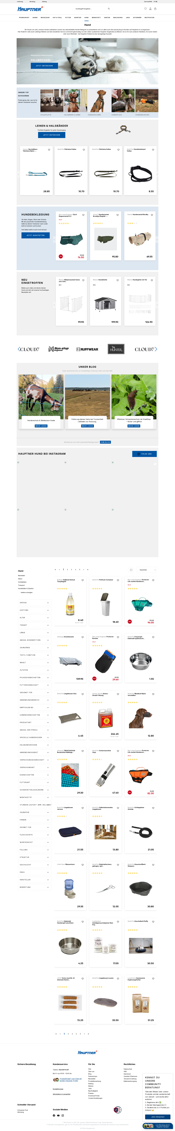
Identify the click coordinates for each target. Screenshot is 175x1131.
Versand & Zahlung (130, 1079)
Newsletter (92, 1079)
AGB (125, 1071)
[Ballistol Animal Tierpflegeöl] (70, 604)
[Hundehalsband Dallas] (140, 174)
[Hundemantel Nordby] (138, 217)
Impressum (127, 1074)
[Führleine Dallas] (68, 152)
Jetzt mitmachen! (157, 1117)
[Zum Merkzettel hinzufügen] (49, 150)
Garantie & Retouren (130, 1076)
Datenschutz (128, 1069)
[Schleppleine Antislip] (141, 832)
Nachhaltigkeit (93, 1091)
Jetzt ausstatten (36, 235)
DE (156, 1)
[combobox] (89, 8)
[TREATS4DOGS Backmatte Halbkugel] (70, 775)
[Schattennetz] (67, 639)
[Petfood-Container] (103, 582)
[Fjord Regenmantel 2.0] (71, 239)
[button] (19, 349)
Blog (89, 1074)
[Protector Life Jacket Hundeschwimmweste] (141, 604)
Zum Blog (105, 442)
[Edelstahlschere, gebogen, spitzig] (105, 889)
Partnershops (92, 1076)
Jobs (90, 1088)
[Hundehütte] (103, 282)
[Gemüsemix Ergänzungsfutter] (141, 1003)
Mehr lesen (41, 426)
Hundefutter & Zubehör (26, 588)
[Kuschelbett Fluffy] (138, 924)
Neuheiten (21, 575)
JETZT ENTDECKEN (51, 135)
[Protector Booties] (105, 661)
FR (154, 1)
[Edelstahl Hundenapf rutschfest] (70, 946)
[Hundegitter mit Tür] (138, 282)
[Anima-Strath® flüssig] (105, 718)
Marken (90, 1086)
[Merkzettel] (145, 9)
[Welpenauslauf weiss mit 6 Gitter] (71, 304)
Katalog (90, 1083)
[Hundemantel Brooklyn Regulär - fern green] (105, 239)
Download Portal (93, 1096)
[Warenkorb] (155, 9)
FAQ (89, 1069)
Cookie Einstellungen (95, 1098)
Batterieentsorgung (130, 1081)
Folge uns (146, 454)
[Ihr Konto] (150, 9)
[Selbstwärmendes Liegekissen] (105, 832)
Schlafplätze (22, 582)
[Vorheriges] (18, 61)
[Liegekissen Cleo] (67, 696)
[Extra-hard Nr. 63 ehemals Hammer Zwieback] (70, 1003)
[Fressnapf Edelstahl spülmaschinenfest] (141, 661)
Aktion (20, 579)
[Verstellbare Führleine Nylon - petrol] (36, 174)
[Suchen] (110, 8)
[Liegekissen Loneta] (103, 981)
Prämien (91, 1093)
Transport (21, 585)
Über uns (91, 1071)
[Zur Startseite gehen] (30, 8)
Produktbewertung (94, 1081)
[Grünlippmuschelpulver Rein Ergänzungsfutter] (105, 946)
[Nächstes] (156, 61)
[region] (87, 173)
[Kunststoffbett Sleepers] (141, 889)
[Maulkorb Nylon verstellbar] (141, 718)
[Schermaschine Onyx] (105, 775)
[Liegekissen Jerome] (70, 832)
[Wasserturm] (67, 867)
